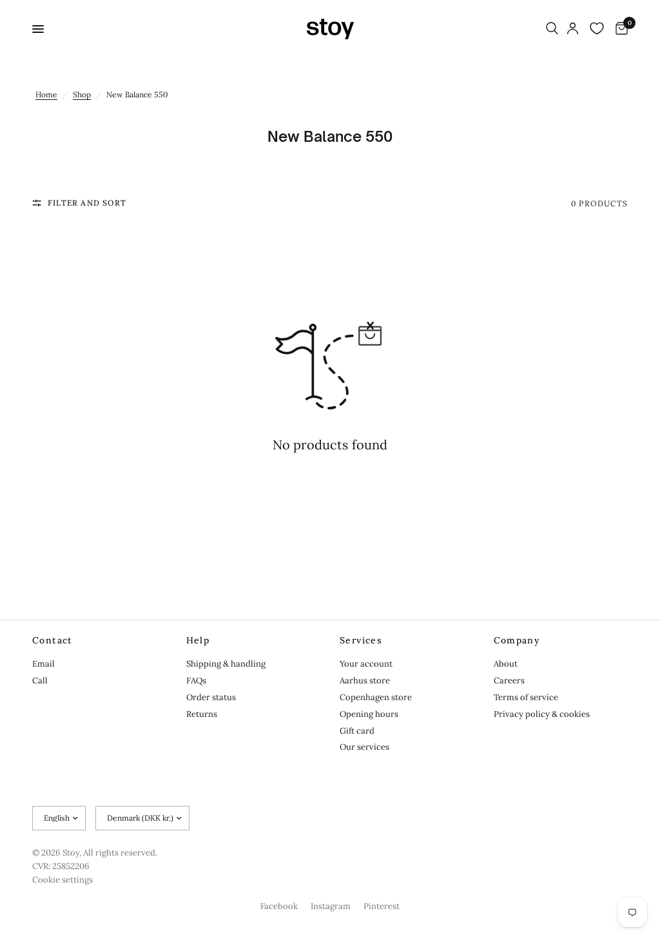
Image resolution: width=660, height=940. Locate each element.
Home (46, 94)
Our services (364, 746)
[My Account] (573, 29)
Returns (201, 714)
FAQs (196, 680)
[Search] (552, 29)
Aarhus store (365, 680)
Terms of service (526, 697)
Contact (52, 640)
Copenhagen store (376, 697)
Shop (82, 94)
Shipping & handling (226, 663)
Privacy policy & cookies (542, 714)
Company (517, 640)
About (506, 663)
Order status (211, 697)
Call (40, 680)
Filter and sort (87, 203)
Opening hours (369, 714)
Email (43, 663)
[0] (619, 29)
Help (198, 640)
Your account (366, 663)
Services (361, 640)
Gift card (357, 730)
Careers (509, 680)
